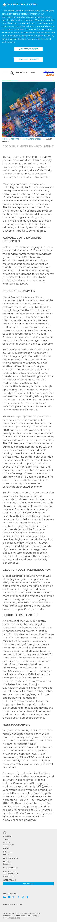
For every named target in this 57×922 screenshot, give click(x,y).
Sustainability (8, 845)
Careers (6, 842)
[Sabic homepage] (28, 832)
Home (4, 139)
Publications (8, 852)
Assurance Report (10, 874)
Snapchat (27, 897)
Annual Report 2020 (32, 139)
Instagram (23, 897)
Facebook (18, 897)
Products (7, 861)
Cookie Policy (32, 916)
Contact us (28, 884)
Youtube (9, 897)
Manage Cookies (28, 59)
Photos (6, 854)
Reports (15, 139)
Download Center (10, 871)
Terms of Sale (34, 913)
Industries (7, 864)
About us (7, 840)
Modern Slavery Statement (14, 916)
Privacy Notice (21, 913)
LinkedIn (4, 897)
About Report (9, 876)
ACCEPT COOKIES (28, 49)
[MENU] (6, 73)
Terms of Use (8, 913)
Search (12, 73)
